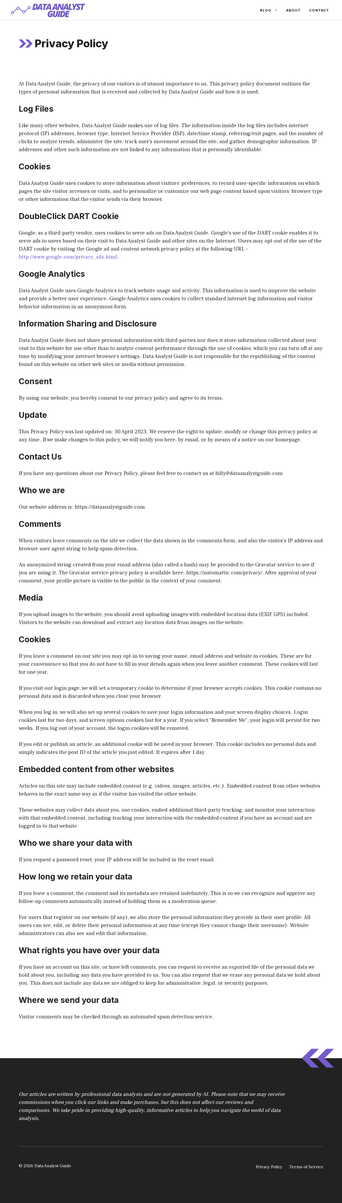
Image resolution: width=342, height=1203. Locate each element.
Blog (265, 10)
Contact (319, 10)
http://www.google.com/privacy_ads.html (68, 257)
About (293, 10)
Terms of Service (306, 1167)
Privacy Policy (269, 1167)
